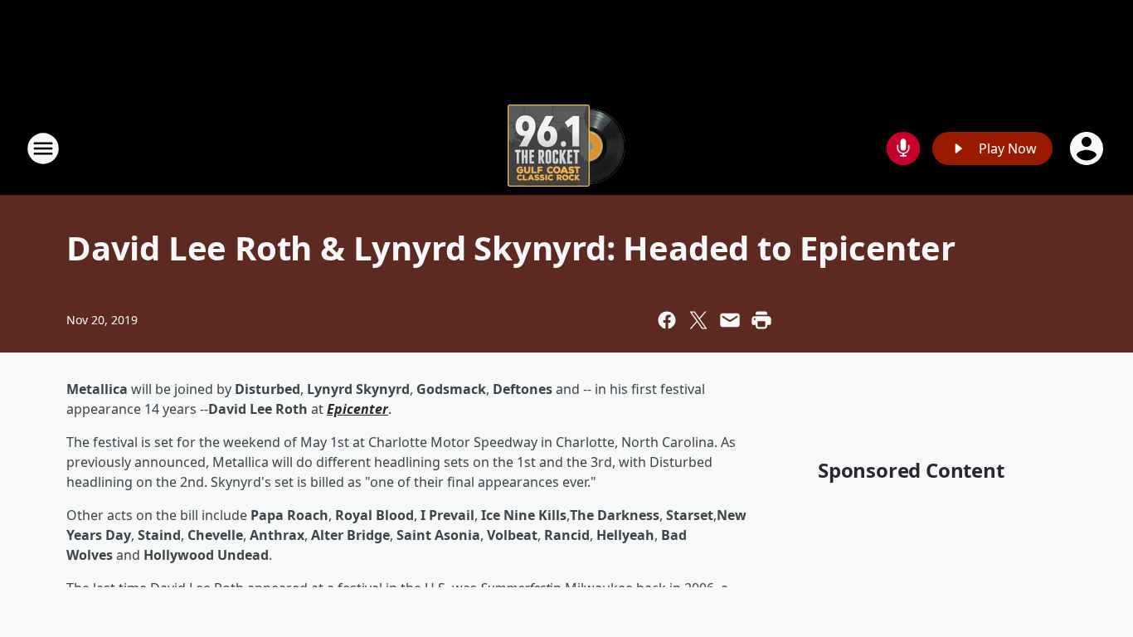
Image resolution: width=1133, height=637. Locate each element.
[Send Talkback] (903, 148)
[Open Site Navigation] (43, 148)
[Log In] (1088, 148)
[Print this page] (761, 320)
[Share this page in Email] (730, 320)
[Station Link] (566, 148)
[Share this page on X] (698, 320)
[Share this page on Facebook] (666, 320)
